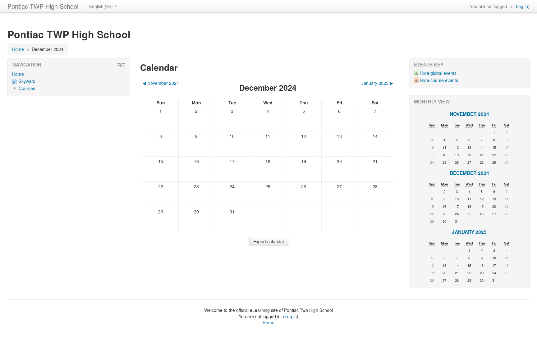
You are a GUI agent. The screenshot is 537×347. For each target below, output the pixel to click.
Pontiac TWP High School (42, 6)
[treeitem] (69, 74)
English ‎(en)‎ (101, 6)
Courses (27, 88)
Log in (522, 6)
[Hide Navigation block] (119, 65)
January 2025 (469, 232)
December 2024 (47, 49)
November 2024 (469, 114)
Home (18, 74)
